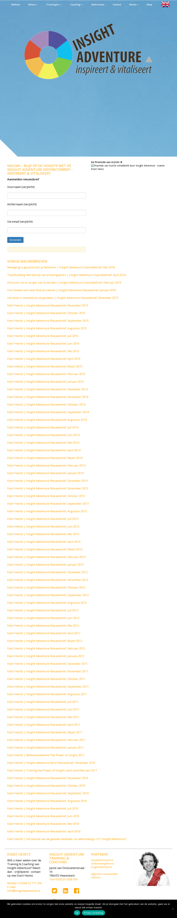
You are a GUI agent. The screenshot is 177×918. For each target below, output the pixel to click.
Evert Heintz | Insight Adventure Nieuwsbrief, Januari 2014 (45, 473)
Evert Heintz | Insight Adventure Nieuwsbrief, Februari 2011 (46, 740)
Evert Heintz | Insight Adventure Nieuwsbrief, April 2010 (43, 831)
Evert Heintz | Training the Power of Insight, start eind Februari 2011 (52, 770)
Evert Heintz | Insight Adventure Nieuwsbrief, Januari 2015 (45, 382)
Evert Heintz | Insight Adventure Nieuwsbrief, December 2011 (47, 664)
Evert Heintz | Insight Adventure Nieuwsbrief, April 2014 (43, 450)
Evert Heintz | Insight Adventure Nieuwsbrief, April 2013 (43, 542)
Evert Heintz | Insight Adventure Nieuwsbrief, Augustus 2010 (47, 801)
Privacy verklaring (93, 912)
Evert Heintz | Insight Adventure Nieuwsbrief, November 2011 (47, 671)
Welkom (15, 4)
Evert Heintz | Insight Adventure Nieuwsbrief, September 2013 (48, 504)
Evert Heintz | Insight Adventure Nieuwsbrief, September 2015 (48, 321)
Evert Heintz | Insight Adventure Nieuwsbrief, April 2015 (43, 359)
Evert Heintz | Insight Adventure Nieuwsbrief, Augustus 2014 (47, 420)
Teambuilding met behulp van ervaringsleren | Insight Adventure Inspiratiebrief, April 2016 (66, 275)
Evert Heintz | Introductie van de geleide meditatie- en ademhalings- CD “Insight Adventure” (66, 839)
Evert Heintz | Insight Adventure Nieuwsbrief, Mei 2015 (43, 351)
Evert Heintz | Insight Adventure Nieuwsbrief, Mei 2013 (43, 534)
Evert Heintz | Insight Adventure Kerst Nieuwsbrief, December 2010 (51, 763)
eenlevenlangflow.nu (102, 863)
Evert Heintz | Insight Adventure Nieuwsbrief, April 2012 (43, 633)
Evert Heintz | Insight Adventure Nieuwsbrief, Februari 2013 (46, 557)
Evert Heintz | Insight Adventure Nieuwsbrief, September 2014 (48, 412)
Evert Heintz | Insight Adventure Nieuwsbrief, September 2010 (48, 793)
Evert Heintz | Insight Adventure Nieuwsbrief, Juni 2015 (43, 343)
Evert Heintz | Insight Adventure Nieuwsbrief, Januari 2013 (45, 564)
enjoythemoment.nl (102, 860)
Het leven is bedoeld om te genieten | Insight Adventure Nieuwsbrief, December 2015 (62, 298)
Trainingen (52, 4)
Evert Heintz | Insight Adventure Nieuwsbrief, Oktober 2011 (46, 679)
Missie (32, 4)
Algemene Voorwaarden (104, 874)
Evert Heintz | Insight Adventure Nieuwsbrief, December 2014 (47, 389)
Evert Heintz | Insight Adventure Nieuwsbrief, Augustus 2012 (47, 603)
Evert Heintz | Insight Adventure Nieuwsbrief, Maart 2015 (44, 366)
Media (133, 4)
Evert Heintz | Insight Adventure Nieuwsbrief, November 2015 (47, 305)
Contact (117, 4)
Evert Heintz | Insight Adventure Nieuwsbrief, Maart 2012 (44, 641)
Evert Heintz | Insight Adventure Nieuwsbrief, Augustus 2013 (47, 511)
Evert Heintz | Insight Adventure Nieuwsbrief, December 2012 (47, 572)
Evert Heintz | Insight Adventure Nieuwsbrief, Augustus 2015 (47, 328)
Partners (96, 877)
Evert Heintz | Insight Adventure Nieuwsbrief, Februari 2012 (46, 648)
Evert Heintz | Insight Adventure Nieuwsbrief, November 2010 (47, 778)
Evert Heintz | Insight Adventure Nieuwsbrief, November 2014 (47, 397)
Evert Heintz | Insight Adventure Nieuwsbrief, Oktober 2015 (46, 313)
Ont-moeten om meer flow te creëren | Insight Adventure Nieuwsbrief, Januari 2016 (61, 290)
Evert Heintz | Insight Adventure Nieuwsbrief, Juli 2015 (42, 336)
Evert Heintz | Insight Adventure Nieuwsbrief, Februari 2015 (46, 374)
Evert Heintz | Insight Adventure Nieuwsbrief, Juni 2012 (43, 618)
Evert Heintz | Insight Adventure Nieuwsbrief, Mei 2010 (43, 824)
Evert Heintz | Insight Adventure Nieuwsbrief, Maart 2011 (44, 732)
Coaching (75, 4)
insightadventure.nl (101, 867)
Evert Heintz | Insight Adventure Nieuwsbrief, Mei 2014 (43, 443)
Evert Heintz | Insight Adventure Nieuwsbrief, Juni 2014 (43, 435)
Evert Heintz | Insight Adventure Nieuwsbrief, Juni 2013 (43, 526)
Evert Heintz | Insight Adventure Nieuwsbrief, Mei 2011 (43, 717)
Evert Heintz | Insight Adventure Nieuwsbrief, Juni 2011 (43, 709)
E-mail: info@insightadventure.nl (23, 889)
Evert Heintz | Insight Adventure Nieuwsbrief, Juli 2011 (42, 702)
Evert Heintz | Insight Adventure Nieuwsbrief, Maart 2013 (44, 549)
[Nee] (172, 909)
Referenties (97, 4)
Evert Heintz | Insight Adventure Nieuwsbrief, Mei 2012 (43, 625)
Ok (77, 912)
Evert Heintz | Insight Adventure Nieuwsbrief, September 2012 (48, 595)
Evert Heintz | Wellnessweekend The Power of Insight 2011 (45, 755)
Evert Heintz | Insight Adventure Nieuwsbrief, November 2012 (47, 580)
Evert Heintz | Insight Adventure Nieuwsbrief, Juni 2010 (43, 816)
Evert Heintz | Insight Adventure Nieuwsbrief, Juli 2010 (42, 808)
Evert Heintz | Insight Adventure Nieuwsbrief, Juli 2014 (42, 427)
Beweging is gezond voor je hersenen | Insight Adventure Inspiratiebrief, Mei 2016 (61, 267)
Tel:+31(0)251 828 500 (63, 879)
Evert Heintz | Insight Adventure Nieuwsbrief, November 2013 (47, 488)
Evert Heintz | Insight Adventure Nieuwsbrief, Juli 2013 (42, 519)
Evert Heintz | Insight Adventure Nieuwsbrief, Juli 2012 (42, 610)
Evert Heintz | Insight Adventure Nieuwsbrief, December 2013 (47, 481)
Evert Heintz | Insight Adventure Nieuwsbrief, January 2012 (45, 656)
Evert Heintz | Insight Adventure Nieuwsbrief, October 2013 (46, 496)
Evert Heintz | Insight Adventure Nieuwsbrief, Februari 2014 (46, 465)
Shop (149, 4)
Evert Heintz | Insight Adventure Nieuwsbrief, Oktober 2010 (46, 786)
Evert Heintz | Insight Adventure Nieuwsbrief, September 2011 (48, 686)
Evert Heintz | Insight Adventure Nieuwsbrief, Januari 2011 (45, 747)
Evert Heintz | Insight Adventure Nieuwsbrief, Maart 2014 (44, 458)
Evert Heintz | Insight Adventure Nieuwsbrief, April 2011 (43, 725)
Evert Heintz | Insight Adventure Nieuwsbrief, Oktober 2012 (46, 587)
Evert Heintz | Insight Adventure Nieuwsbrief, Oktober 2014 (46, 404)
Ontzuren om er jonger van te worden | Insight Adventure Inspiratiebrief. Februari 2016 (64, 282)
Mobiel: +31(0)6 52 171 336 (24, 883)
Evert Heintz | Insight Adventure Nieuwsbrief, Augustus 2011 (47, 694)
